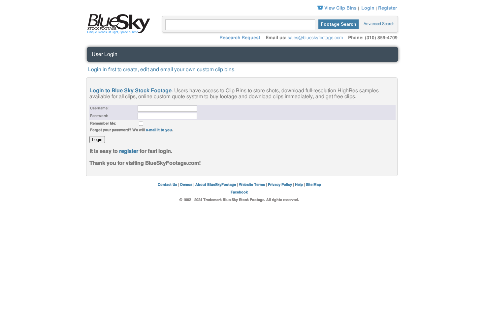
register (128, 151)
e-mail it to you (159, 130)
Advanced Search (379, 24)
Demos (186, 184)
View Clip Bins (340, 8)
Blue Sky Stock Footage (117, 23)
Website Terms (252, 184)
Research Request (239, 38)
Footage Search (338, 24)
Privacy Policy (280, 184)
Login (367, 8)
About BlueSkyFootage (215, 184)
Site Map (313, 184)
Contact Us (167, 184)
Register (387, 8)
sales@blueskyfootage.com (315, 38)
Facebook (239, 192)
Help (299, 184)
